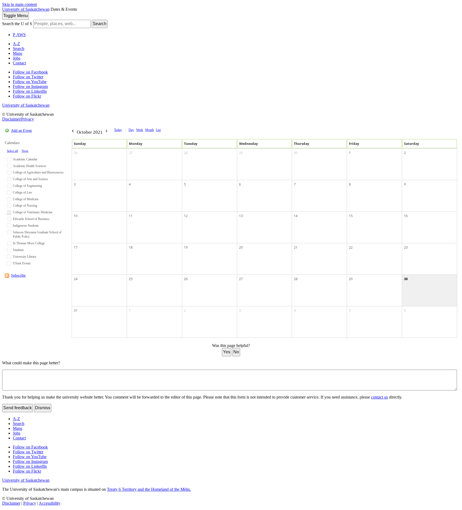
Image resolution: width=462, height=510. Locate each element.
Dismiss (42, 407)
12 (186, 216)
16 (406, 216)
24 (76, 279)
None (25, 150)
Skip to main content (19, 4)
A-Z (16, 43)
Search (99, 23)
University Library (24, 256)
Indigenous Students (26, 225)
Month (149, 130)
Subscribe (18, 275)
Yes (226, 352)
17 (76, 247)
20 (241, 247)
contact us (379, 397)
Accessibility (49, 503)
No (236, 352)
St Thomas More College (29, 243)
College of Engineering (27, 186)
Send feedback (17, 407)
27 (131, 152)
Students (18, 250)
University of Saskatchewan (25, 9)
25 (131, 279)
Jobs (16, 58)
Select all (12, 150)
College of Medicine (25, 199)
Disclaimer (11, 119)
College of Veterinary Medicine (32, 212)
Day (131, 130)
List (158, 130)
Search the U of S (17, 23)
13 (241, 216)
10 (76, 216)
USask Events (22, 263)
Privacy (27, 119)
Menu (15, 15)
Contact (19, 63)
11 (131, 216)
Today (118, 130)
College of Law (22, 192)
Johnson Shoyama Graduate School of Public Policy (37, 234)
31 (76, 310)
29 (241, 152)
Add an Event (21, 131)
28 (186, 152)
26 (76, 152)
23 (406, 247)
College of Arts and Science (30, 179)
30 (296, 152)
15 (351, 216)
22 (351, 247)
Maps (17, 53)
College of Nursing (25, 205)
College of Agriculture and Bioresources (38, 172)
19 (186, 247)
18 (131, 247)
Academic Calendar (25, 159)
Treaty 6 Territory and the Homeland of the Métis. (149, 489)
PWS (19, 34)
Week (139, 130)
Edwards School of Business (31, 219)
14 (296, 216)
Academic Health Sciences (29, 166)
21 (296, 247)
